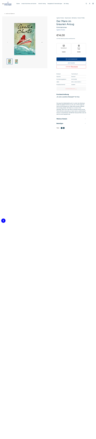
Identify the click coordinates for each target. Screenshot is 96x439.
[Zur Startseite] (8, 3)
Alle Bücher (74, 18)
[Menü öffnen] (3, 3)
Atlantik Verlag (42, 3)
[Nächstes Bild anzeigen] (42, 42)
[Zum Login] (90, 3)
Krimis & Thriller (81, 18)
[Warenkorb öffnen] (93, 3)
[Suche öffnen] (86, 3)
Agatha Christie (61, 29)
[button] (3, 220)
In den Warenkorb (72, 59)
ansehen (73, 84)
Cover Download (70, 88)
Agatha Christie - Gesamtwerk (64, 18)
